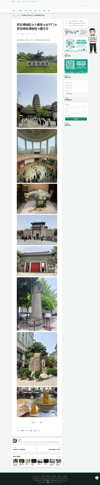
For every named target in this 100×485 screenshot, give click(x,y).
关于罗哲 (43, 476)
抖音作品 (18, 1)
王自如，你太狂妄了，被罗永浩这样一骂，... (77, 25)
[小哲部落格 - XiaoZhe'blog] (12, 5)
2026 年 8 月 (68, 82)
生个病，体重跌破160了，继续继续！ (76, 21)
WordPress (64, 480)
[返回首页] (96, 477)
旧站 (28, 1)
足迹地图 (65, 476)
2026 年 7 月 (68, 85)
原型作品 (48, 476)
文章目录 (59, 476)
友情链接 (54, 476)
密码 (66, 110)
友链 (44, 10)
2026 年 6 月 (68, 88)
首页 (14, 10)
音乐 (31, 10)
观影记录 (13, 1)
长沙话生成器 (32, 1)
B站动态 (23, 1)
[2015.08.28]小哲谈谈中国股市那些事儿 (77, 23)
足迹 (35, 10)
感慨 (30, 430)
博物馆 (22, 430)
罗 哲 (18, 34)
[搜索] (83, 5)
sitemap (38, 476)
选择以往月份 (67, 91)
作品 (49, 10)
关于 (40, 10)
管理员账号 (67, 104)
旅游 (35, 430)
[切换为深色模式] (86, 5)
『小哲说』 (20, 10)
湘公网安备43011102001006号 (55, 482)
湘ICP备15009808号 (42, 482)
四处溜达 (18, 15)
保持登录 (68, 115)
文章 (26, 10)
